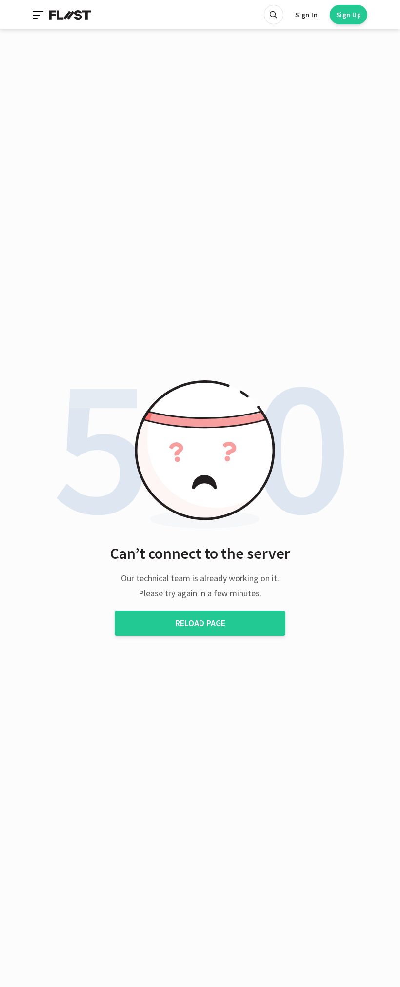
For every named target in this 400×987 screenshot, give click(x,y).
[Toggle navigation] (39, 14)
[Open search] (273, 14)
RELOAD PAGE (200, 623)
